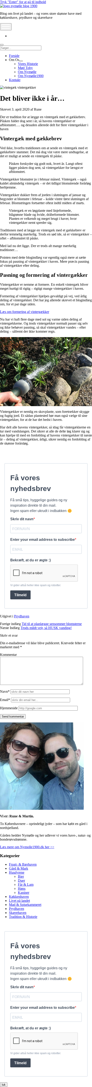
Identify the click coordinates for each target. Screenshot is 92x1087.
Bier (21, 876)
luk (4, 1084)
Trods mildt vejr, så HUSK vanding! (46, 628)
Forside (14, 56)
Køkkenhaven (19, 896)
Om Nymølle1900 (31, 76)
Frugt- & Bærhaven (23, 864)
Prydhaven (21, 616)
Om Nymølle (27, 72)
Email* (5, 700)
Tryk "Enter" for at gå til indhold (23, 2)
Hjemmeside (9, 708)
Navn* (5, 691)
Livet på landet (19, 900)
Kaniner (23, 892)
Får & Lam (25, 884)
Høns (21, 888)
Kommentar (8, 655)
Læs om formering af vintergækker (24, 312)
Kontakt (14, 80)
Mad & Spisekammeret (25, 905)
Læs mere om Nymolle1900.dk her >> (27, 847)
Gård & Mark (18, 868)
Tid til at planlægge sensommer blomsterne (52, 624)
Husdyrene (16, 872)
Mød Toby (25, 68)
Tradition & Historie (23, 917)
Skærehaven (17, 913)
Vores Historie (28, 64)
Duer (21, 880)
